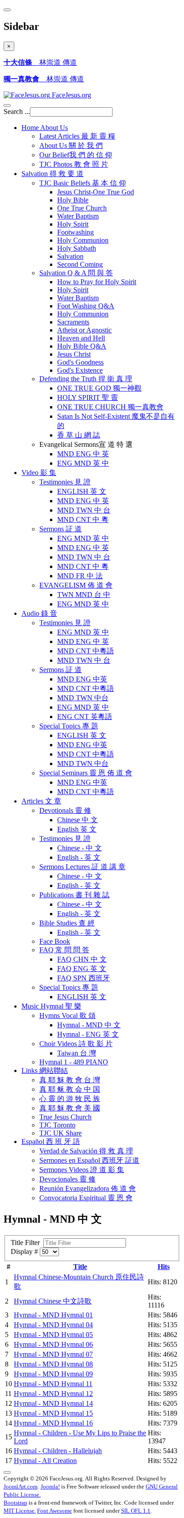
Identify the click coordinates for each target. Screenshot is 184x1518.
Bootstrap (15, 1502)
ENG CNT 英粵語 (84, 716)
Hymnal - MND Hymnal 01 (53, 1315)
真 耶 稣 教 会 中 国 (69, 1089)
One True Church (82, 208)
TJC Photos (73, 164)
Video (38, 472)
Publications (74, 895)
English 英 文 (76, 829)
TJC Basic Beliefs (82, 183)
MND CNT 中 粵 (83, 519)
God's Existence (80, 370)
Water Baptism (78, 216)
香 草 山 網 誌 (78, 435)
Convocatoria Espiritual (86, 1198)
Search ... (17, 111)
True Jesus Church (65, 1117)
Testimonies (65, 482)
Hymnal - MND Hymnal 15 (53, 1413)
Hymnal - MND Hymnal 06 (53, 1344)
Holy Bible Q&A (81, 346)
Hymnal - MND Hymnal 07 (53, 1354)
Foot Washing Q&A (85, 306)
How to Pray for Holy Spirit (96, 282)
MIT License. (20, 1510)
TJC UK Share (60, 1133)
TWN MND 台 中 (83, 594)
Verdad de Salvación (86, 1151)
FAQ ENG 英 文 (81, 968)
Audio (39, 613)
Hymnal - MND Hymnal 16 (53, 1423)
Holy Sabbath (76, 248)
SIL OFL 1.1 (136, 1510)
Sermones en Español (89, 1160)
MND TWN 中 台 (83, 510)
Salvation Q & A (76, 273)
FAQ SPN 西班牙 (83, 978)
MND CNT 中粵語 (85, 651)
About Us (71, 145)
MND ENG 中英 (82, 679)
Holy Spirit (72, 224)
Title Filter (27, 1242)
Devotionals (65, 810)
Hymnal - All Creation (45, 1460)
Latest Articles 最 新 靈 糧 (77, 136)
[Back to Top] (7, 1472)
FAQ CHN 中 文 (82, 959)
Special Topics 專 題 (68, 987)
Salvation (52, 173)
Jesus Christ (74, 354)
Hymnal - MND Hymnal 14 (53, 1403)
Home (44, 127)
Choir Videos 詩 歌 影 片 (76, 1043)
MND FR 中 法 (80, 576)
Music (51, 1006)
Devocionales (67, 1179)
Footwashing (75, 232)
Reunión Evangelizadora (87, 1188)
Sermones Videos (81, 1169)
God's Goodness (80, 362)
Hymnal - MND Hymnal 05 (53, 1334)
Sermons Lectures (82, 866)
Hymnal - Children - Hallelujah (58, 1451)
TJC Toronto (57, 1125)
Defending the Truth (85, 379)
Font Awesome (54, 1510)
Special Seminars (85, 773)
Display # (25, 1251)
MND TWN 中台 (83, 698)
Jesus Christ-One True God (95, 192)
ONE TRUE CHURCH (110, 407)
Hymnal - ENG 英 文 (88, 1034)
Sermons (60, 529)
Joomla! (50, 1486)
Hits (164, 1266)
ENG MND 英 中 (83, 463)
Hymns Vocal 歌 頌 (67, 1015)
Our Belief (75, 155)
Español (50, 1141)
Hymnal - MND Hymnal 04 (53, 1325)
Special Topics (68, 726)
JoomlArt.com (21, 1486)
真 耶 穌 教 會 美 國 (69, 1108)
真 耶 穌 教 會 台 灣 (69, 1080)
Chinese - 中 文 (79, 848)
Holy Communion (83, 240)
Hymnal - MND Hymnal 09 (53, 1374)
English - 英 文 (78, 857)
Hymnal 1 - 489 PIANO (73, 1062)
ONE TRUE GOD (99, 388)
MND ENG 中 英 (83, 454)
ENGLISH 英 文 (81, 491)
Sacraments (73, 322)
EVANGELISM (76, 585)
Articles (41, 801)
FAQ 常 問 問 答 (64, 950)
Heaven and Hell (81, 338)
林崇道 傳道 (40, 62)
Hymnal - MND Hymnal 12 (53, 1393)
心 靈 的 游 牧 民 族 (69, 1098)
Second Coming (80, 264)
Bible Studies (67, 923)
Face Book (54, 941)
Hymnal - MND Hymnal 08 (53, 1364)
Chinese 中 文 (77, 820)
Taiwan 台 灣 (76, 1053)
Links (44, 1070)
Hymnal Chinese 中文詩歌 (53, 1301)
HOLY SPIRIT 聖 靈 (87, 397)
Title (80, 1266)
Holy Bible (72, 200)
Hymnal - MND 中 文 (89, 1025)
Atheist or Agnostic (84, 330)
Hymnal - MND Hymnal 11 (53, 1384)
